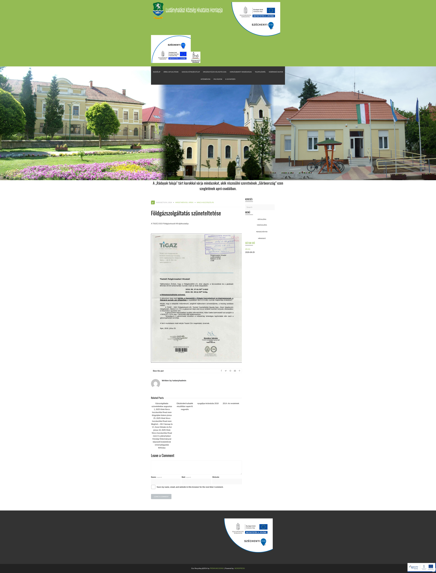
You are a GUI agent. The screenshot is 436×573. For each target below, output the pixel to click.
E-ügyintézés (230, 79)
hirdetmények (181, 202)
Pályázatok (218, 79)
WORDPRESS (239, 568)
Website (215, 477)
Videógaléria (262, 225)
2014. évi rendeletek (231, 403)
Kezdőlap (156, 72)
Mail (186, 477)
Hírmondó (262, 238)
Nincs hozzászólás (205, 202)
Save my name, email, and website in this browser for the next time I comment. (190, 487)
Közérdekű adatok (276, 72)
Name (156, 477)
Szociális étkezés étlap (191, 72)
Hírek (191, 202)
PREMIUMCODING (217, 568)
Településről (260, 72)
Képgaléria (262, 219)
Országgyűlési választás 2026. (215, 72)
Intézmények (205, 79)
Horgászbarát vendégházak (241, 72)
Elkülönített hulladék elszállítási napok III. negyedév (185, 406)
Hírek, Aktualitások (171, 72)
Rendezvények (262, 232)
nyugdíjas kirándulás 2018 (208, 403)
